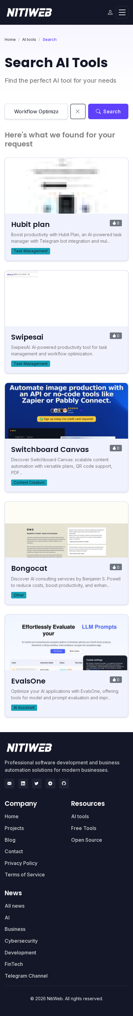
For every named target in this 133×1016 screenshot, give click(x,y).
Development (20, 952)
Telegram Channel (26, 976)
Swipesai (27, 337)
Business (15, 929)
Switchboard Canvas (50, 449)
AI (7, 917)
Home (10, 39)
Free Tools (83, 828)
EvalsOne (28, 681)
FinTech (14, 964)
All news (14, 906)
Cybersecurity (21, 941)
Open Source (86, 840)
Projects (14, 828)
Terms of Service (25, 874)
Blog (10, 840)
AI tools (29, 39)
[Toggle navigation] (122, 12)
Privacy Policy (21, 863)
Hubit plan (30, 224)
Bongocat (29, 568)
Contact (14, 851)
